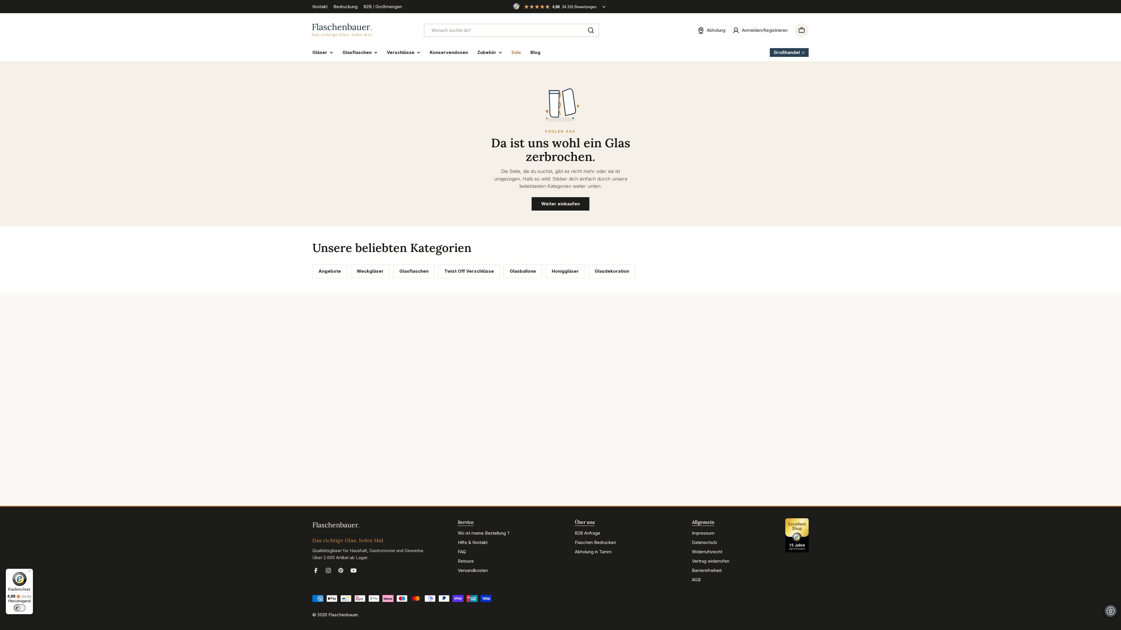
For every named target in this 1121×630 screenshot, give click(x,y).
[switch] (19, 607)
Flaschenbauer (343, 614)
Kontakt (320, 6)
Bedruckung (345, 6)
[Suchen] (590, 30)
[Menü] (29, 572)
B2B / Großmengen (382, 6)
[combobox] (511, 30)
